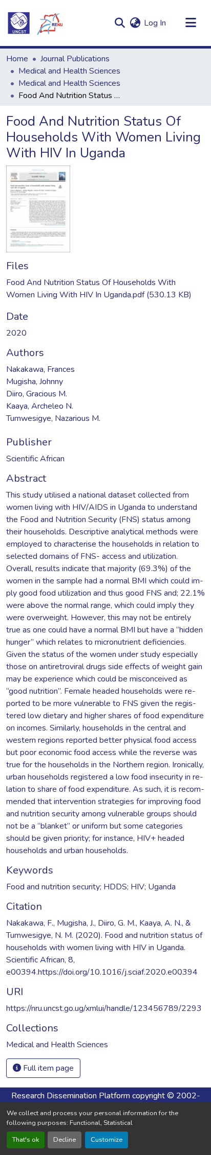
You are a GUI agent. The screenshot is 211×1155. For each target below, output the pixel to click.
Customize (106, 1139)
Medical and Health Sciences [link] (69, 71)
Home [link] (17, 58)
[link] (105, 288)
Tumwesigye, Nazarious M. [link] (53, 418)
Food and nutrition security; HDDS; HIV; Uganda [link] (91, 886)
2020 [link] (16, 333)
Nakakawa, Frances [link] (40, 369)
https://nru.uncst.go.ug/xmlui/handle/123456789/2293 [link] (104, 1008)
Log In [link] (155, 23)
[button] (35, 23)
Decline (64, 1139)
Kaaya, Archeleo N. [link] (39, 406)
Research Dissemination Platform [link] (70, 1095)
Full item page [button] (47, 1068)
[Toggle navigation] (190, 23)
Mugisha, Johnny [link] (34, 381)
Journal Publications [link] (75, 58)
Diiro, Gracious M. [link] (36, 393)
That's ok (25, 1139)
